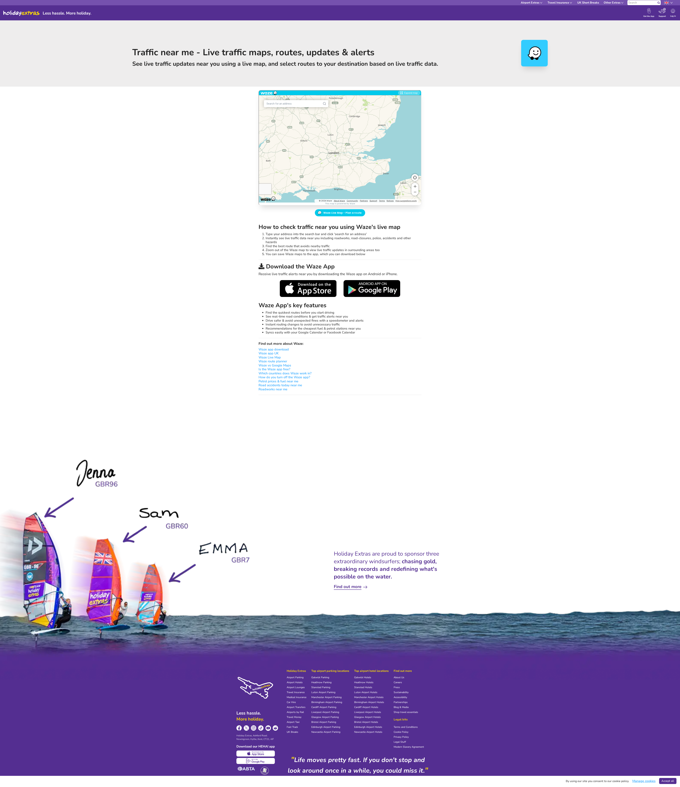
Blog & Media (401, 707)
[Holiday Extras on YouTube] (268, 728)
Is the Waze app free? (274, 369)
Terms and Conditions (406, 727)
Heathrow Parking (321, 682)
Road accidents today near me (280, 385)
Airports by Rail (295, 712)
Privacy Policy (401, 737)
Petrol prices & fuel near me (278, 381)
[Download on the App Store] (255, 754)
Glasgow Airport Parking (325, 717)
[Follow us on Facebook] (239, 728)
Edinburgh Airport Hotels (368, 727)
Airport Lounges (296, 687)
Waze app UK (269, 353)
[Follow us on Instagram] (253, 728)
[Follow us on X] (246, 728)
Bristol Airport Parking (323, 722)
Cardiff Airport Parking (323, 707)
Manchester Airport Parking (326, 697)
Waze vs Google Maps (275, 365)
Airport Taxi (293, 722)
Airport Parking (295, 677)
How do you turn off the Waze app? (284, 377)
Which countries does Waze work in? (285, 373)
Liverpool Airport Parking (325, 712)
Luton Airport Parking (323, 692)
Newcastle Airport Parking (325, 732)
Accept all (667, 781)
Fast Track (292, 727)
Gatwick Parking (320, 677)
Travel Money (294, 717)
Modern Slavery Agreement (409, 747)
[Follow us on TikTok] (261, 728)
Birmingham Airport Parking (326, 702)
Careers (398, 682)
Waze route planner (273, 361)
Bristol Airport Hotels (366, 722)
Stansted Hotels (363, 687)
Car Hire (291, 702)
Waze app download (274, 349)
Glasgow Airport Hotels (367, 717)
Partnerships (401, 702)
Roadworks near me (273, 389)
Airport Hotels (295, 682)
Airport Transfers (296, 707)
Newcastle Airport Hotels (368, 732)
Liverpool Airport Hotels (367, 712)
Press (397, 687)
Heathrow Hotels (363, 682)
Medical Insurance (296, 697)
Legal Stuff (400, 742)
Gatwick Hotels (362, 677)
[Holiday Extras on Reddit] (275, 728)
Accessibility (400, 697)
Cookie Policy (401, 732)
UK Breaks (292, 732)
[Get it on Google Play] (255, 761)
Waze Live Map (270, 357)
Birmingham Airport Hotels (369, 702)
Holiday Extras (21, 13)
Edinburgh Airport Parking (325, 727)
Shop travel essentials (406, 712)
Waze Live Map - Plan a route (342, 213)
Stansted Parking (320, 687)
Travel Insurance (296, 692)
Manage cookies (644, 781)
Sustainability (401, 692)
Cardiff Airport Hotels (366, 707)
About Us (399, 677)
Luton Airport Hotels (365, 692)
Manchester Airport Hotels (369, 697)
